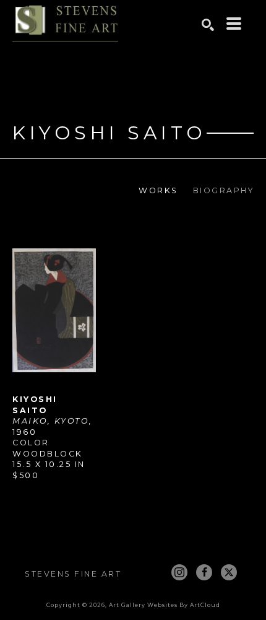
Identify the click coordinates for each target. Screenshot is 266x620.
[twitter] (229, 572)
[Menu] (233, 23)
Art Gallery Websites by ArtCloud (164, 604)
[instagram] (179, 572)
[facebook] (204, 572)
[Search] (208, 25)
